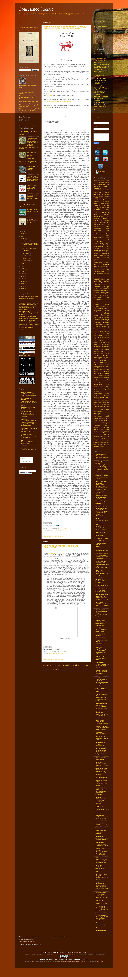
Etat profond (104, 281)
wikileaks (96, 442)
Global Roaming (99, 643)
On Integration (100, 906)
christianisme (97, 205)
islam (104, 324)
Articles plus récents (51, 665)
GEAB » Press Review (99, 807)
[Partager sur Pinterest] (51, 523)
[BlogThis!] (46, 523)
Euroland (97, 287)
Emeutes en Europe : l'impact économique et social (101, 699)
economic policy (100, 273)
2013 (22, 276)
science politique (104, 400)
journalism (96, 328)
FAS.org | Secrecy (101, 726)
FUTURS (23, 405)
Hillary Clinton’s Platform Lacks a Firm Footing (101, 877)
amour (95, 184)
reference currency (101, 388)
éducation (96, 275)
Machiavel (96, 340)
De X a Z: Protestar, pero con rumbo (100, 630)
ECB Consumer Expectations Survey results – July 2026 (101, 528)
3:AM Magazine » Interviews (26, 398)
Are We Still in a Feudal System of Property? (101, 838)
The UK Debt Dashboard (101, 96)
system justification (98, 420)
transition (96, 431)
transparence (105, 431)
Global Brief (99, 628)
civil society (100, 207)
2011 (22, 281)
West (108, 440)
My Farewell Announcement (99, 744)
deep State (105, 252)
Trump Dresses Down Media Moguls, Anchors (101, 844)
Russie (102, 397)
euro (107, 283)
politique (96, 377)
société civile (105, 408)
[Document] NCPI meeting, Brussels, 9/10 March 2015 (101, 909)
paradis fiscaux (104, 364)
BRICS (96, 198)
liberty (104, 337)
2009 (22, 286)
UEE (98, 434)
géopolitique (106, 302)
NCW (107, 351)
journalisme (103, 328)
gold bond (102, 308)
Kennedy (96, 333)
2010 (22, 283)
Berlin (103, 194)
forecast (98, 292)
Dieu (104, 262)
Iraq (101, 324)
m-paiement (106, 339)
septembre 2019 (28, 241)
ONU (95, 362)
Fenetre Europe (100, 848)
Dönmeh (96, 268)
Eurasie (103, 283)
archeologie (106, 189)
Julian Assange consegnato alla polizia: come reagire (28, 102)
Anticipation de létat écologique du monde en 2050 (101, 106)
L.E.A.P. (100, 335)
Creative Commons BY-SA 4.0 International (58, 954)
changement (106, 201)
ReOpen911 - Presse (101, 788)
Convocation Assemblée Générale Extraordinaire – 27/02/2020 (28, 414)
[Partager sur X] (48, 523)
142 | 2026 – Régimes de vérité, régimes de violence (28, 394)
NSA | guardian (100, 609)
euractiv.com (99, 619)
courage (96, 220)
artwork (95, 191)
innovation (97, 321)
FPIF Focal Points (101, 874)
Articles (23, 458)
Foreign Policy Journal (100, 462)
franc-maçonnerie (98, 294)
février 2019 (26, 260)
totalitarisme (106, 427)
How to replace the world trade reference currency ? (33, 196)
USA (103, 439)
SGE (108, 402)
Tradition (60, 530)
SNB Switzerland (105, 404)
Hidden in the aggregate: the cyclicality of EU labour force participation (101, 538)
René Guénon (53, 530)
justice (95, 331)
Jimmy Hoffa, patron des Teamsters (101, 666)
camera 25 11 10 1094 (101, 733)
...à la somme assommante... (27, 941)
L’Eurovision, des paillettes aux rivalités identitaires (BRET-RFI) (101, 597)
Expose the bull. (26, 434)
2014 (22, 273)
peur (108, 368)
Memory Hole (99, 842)
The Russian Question (101, 723)
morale (107, 349)
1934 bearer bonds (103, 180)
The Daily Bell (99, 836)
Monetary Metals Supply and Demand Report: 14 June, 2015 (101, 895)
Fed (108, 290)
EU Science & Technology (29, 428)
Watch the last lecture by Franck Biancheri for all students (28, 297)
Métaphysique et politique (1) (99, 832)
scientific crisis (97, 402)
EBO (108, 271)
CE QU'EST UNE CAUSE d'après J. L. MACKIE (28, 407)
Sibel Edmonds (100, 742)
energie (103, 276)
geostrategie (97, 304)
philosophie (97, 369)
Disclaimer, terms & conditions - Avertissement (73, 952)
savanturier (96, 400)
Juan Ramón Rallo (101, 768)
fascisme (103, 290)
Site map (96, 110)
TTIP (104, 433)
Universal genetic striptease (28, 449)
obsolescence (97, 360)
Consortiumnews (100, 454)
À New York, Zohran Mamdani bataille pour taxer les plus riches (29, 317)
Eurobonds (106, 284)
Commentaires (25, 461)
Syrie (107, 418)
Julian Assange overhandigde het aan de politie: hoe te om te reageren (29, 110)
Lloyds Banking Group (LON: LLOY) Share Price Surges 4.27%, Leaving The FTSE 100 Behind (101, 468)
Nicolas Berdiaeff (98, 357)
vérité (107, 439)
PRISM (107, 384)
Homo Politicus (101, 315)
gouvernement (97, 310)
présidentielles (98, 384)
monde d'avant (97, 348)
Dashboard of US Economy (99, 76)
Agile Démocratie (100, 830)
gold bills (96, 308)
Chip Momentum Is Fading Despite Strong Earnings (101, 573)
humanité (99, 317)
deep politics (97, 252)
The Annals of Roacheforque (100, 720)
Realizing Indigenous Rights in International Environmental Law (101, 861)
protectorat (96, 386)
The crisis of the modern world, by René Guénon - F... (30, 244)
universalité (96, 436)
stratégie (100, 416)
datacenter (102, 245)
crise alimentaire (104, 220)
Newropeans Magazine (99, 646)
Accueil (66, 665)
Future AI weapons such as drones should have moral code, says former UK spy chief (102, 589)
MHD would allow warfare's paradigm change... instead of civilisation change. (32, 178)
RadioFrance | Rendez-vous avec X (102, 663)
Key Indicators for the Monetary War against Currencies (100, 92)
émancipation (97, 276)
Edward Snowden (104, 275)
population (97, 382)
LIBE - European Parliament (100, 482)
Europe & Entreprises (99, 711)
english (97, 279)
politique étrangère (104, 377)
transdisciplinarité (104, 429)
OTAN (95, 364)
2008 (22, 288)
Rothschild (96, 397)
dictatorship (100, 262)
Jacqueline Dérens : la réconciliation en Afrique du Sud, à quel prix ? (28, 313)
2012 (22, 278)
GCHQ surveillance (101, 585)
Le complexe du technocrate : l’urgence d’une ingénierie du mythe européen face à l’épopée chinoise (101, 555)
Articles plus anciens (81, 665)
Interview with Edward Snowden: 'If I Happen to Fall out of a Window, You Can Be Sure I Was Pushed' (101, 782)
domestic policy (105, 266)
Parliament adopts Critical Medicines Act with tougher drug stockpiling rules (101, 623)
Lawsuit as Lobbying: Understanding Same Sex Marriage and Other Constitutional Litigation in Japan (101, 682)
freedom (107, 295)
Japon (104, 326)
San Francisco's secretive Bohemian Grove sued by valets (101, 706)
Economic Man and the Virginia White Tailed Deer (29, 436)
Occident (103, 361)
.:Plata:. (97, 923)
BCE (100, 194)
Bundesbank (99, 814)
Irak (99, 324)
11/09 (95, 180)
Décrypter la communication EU (101, 549)
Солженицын (101, 446)
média (107, 340)
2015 (22, 271)
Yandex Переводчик (100, 26)
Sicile (95, 404)
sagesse (107, 399)
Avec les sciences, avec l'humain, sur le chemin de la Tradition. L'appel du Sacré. (49, 14)
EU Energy (24, 419)
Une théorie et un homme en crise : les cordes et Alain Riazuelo (28, 133)
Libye (108, 337)
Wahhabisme (102, 440)
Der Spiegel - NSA (101, 777)
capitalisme (106, 198)
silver (98, 404)
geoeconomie (98, 301)
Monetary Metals (100, 892)
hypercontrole (105, 317)
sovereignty (106, 415)
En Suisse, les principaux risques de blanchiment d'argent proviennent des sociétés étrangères (29, 326)
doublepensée (105, 268)
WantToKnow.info (101, 703)
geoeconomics (97, 299)
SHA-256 (49, 95)
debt (103, 250)
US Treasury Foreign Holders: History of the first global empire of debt (101, 87)
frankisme (96, 295)
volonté (95, 440)
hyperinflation (97, 319)
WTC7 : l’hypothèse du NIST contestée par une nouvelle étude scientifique (101, 792)
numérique (106, 359)
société (99, 407)
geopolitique (97, 302)
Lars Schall (99, 602)
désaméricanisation (99, 261)
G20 (104, 297)
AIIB (100, 182)
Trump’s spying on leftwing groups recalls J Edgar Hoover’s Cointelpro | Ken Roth (102, 565)
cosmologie (105, 218)
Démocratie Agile (98, 255)
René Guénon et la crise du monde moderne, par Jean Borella (27, 97)
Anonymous (101, 184)
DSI (102, 271)
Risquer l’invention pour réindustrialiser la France (101, 715)
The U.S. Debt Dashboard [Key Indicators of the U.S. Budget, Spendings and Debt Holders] (101, 67)
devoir (95, 262)
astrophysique (105, 191)
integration (106, 321)
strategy (107, 416)
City (94, 207)
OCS (108, 360)
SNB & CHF (99, 570)
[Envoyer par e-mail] (44, 523)
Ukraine (106, 434)
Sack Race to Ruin (100, 637)
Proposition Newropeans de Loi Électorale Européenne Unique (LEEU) (102, 651)
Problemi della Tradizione (57, 553)
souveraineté (97, 415)
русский (96, 446)
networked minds (98, 353)
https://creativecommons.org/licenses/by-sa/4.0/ (58, 101)
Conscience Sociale (36, 9)
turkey (107, 433)
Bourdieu (107, 196)
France (107, 294)
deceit (107, 250)
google (107, 308)
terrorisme (96, 427)
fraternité (102, 295)
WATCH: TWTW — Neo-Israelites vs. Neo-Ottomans (101, 457)
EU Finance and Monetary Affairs (100, 749)
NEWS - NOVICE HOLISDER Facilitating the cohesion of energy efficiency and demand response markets (29, 423)
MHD (102, 344)
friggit (95, 297)
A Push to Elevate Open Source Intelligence (102, 728)
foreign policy (105, 292)
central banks (98, 200)
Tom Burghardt (100, 914)
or (97, 362)
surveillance (102, 418)
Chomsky (107, 203)
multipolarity (96, 351)
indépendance (105, 319)
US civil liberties (100, 561)
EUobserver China (101, 670)
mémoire (95, 342)
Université (102, 436)
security (104, 402)
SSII (95, 416)
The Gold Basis (98, 62)
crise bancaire (98, 222)
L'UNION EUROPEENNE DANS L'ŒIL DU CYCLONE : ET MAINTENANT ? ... (101, 852)
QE (102, 386)
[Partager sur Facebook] (50, 523)
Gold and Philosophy (101, 903)
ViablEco (98, 797)
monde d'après (105, 346)
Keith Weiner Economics (99, 578)
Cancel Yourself (99, 759)
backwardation (97, 192)
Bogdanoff (101, 196)
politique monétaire (99, 379)
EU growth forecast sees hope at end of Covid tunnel (100, 753)
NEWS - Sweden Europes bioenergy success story (28, 430)
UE (94, 434)
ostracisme (106, 362)
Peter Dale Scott (102, 368)
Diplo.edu (98, 732)
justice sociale (104, 331)
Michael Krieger (100, 757)
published (46, 107)
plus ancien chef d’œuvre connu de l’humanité (71, 961)
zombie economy (103, 444)
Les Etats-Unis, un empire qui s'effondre (32, 168)
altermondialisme (105, 182)
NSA (99, 359)
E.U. (104, 271)
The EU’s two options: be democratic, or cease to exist (102, 826)
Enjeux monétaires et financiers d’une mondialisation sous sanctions (101, 801)
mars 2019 (26, 258)
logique (96, 339)
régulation (96, 390)
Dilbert (95, 264)
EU (99, 282)
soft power (96, 409)
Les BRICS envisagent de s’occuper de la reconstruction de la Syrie (101, 869)
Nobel (95, 359)
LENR (105, 335)
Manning (102, 340)
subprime (96, 418)
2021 (22, 236)
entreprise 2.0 (105, 279)
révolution (106, 395)
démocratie (105, 253)
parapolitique (102, 366)
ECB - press (99, 525)
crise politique (99, 235)
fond (33, 961)
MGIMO (96, 344)
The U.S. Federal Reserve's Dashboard (100, 72)
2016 (22, 269)
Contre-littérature (99, 102)
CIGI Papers (99, 857)
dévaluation (106, 260)
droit (103, 269)
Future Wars (98, 546)
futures (99, 297)
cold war (105, 211)
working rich (103, 442)
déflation (96, 253)
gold (107, 306)
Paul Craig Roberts (101, 474)
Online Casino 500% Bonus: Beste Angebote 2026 (101, 605)
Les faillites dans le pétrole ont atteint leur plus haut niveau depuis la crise (101, 887)
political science (104, 375)
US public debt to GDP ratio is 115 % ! (33, 210)
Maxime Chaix (99, 656)
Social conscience (99, 406)
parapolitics (96, 366)
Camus (101, 198)
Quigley (107, 386)
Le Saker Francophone (99, 882)
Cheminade (97, 203)
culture (102, 243)
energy (107, 276)
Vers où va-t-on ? (100, 736)
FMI (94, 292)
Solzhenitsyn (97, 413)
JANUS (101, 326)
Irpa (22, 440)
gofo (104, 306)
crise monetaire (104, 234)
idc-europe (98, 762)
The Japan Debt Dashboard (98, 99)
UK (102, 434)
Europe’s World (100, 823)
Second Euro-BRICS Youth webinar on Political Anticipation (28, 443)
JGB (108, 326)
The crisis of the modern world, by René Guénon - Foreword (64, 28)
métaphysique (105, 342)
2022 (22, 234)
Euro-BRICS (98, 285)
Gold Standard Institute (100, 634)
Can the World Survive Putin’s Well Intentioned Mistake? (101, 477)
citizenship (106, 205)
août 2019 (26, 253)
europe (106, 287)
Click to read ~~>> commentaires (53, 536)
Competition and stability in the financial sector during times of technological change (101, 818)
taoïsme (107, 425)
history (95, 315)
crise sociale (105, 237)
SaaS (107, 397)
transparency (97, 433)
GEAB (107, 297)
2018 (22, 264)
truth (102, 433)
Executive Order (98, 288)
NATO (102, 351)
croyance (96, 243)
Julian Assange (103, 330)
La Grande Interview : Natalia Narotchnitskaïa (101, 764)
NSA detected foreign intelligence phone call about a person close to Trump (101, 614)
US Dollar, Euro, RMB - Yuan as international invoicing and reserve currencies (100, 81)
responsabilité (98, 393)
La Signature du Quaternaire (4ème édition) (28, 28)
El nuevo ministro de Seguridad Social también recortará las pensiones (101, 772)
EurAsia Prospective (101, 594)
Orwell (101, 362)
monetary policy (105, 347)
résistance (106, 392)
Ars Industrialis (26, 411)
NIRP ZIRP (106, 357)
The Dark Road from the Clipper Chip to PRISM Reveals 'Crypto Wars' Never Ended (102, 918)
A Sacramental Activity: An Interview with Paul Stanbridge (29, 401)
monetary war (98, 349)
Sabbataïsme (97, 399)
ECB (95, 273)
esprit (95, 281)
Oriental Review (100, 688)
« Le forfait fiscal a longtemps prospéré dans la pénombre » (28, 321)
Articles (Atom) (56, 669)
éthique (95, 282)
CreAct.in (24, 448)
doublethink (96, 269)
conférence (97, 213)
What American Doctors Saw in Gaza (101, 521)
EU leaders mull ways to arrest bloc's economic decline (101, 673)
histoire (106, 314)
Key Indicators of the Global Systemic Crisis (100, 59)
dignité (107, 262)
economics (106, 273)
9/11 (98, 182)
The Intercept (99, 519)
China (102, 203)
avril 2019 (26, 255)
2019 (22, 239)
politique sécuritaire (104, 380)
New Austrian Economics (99, 901)
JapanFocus (99, 677)
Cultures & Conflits (27, 392)
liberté (99, 337)
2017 (22, 266)
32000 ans (99, 961)
